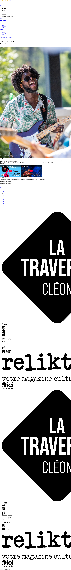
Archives (1, 28)
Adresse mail (4, 10)
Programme (3, 32)
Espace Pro (1, 29)
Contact (3, 34)
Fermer (1, 18)
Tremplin (3, 25)
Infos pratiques (11, 0)
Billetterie (3, 27)
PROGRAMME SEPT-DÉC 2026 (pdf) (5, 0)
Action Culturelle (4, 26)
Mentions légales (11, 210)
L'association (7, 210)
